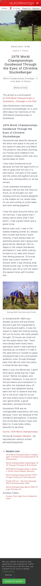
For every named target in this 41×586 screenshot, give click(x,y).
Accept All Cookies (14, 581)
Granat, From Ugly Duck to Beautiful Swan (21, 497)
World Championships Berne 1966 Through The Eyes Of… (22, 488)
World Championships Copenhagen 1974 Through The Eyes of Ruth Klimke (22, 464)
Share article (20, 87)
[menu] (37, 3)
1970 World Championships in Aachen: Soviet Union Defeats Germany (21, 470)
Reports (16, 51)
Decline (8, 575)
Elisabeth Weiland (22, 436)
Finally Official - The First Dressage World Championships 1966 (21, 482)
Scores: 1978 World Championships (20, 431)
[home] (19, 3)
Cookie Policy (8, 571)
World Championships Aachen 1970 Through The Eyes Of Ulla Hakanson (22, 476)
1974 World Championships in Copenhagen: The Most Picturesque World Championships (22, 457)
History (25, 51)
